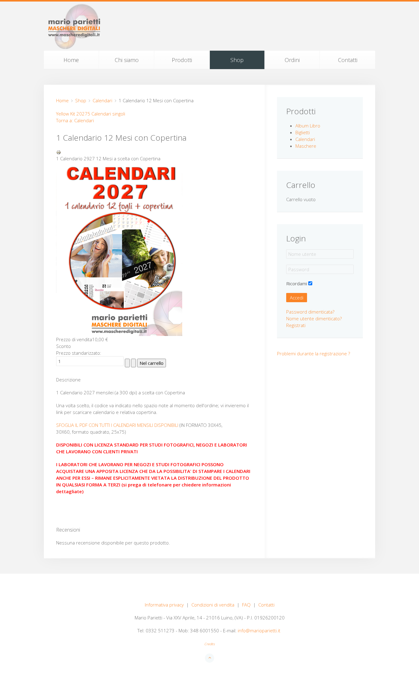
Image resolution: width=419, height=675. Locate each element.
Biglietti (302, 132)
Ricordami (296, 283)
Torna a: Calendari (75, 120)
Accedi (296, 298)
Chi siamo (127, 60)
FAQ (246, 605)
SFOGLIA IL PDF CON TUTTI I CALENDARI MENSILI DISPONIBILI (117, 425)
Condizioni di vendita (212, 605)
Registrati (296, 325)
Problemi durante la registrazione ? (313, 353)
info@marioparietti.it (259, 630)
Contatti (347, 60)
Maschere (305, 146)
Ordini (292, 60)
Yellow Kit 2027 (71, 114)
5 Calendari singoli (106, 114)
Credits (209, 644)
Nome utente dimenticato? (314, 318)
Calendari (102, 100)
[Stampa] (58, 152)
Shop (237, 60)
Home (71, 60)
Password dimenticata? (310, 312)
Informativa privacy (164, 605)
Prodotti (182, 60)
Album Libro (307, 126)
